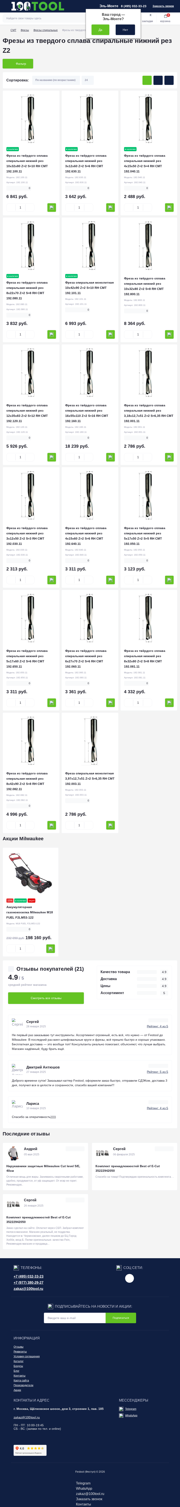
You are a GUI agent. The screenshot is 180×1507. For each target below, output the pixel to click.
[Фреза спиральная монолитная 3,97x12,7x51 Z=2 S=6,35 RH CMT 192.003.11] (90, 741)
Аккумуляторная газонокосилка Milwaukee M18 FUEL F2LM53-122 (29, 912)
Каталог (18, 1361)
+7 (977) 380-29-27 (28, 1282)
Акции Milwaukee (23, 838)
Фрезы (25, 30)
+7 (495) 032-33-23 (28, 1276)
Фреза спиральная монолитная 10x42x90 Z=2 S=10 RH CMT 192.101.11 (89, 288)
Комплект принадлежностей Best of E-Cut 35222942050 (127, 1168)
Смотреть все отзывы (46, 998)
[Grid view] (147, 80)
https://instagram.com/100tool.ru (129, 1278)
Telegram (130, 1409)
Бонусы (18, 1366)
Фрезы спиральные (45, 30)
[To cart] (51, 207)
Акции (17, 1390)
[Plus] (29, 207)
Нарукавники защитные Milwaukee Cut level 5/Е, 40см (43, 1168)
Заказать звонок (163, 6)
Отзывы (18, 1346)
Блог (16, 1370)
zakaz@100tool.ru (28, 1289)
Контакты (19, 1375)
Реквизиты (20, 1351)
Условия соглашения (27, 1356)
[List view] (158, 80)
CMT (13, 30)
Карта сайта (21, 1380)
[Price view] (169, 80)
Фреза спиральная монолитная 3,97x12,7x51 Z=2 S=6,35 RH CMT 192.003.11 (90, 779)
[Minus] (11, 207)
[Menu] (6, 6)
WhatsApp (131, 1415)
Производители (23, 1385)
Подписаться (121, 1317)
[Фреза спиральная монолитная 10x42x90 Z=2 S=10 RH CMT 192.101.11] (90, 245)
